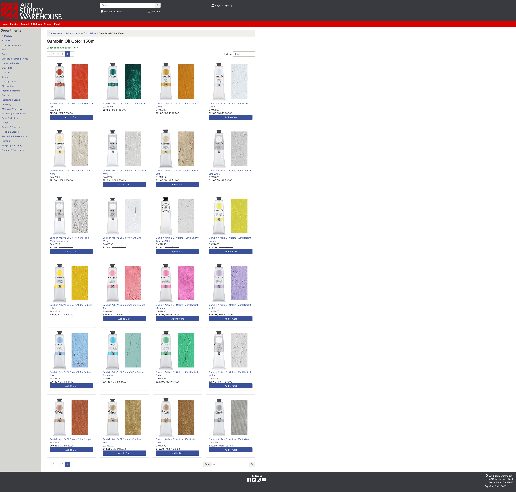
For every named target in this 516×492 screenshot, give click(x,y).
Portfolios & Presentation (15, 136)
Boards (5, 49)
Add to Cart (71, 117)
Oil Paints (91, 33)
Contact (24, 24)
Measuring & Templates (14, 113)
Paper (5, 122)
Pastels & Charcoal (11, 127)
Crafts (5, 77)
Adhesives (7, 36)
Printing (6, 141)
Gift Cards (36, 24)
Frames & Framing (11, 90)
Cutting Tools (9, 81)
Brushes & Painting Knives (15, 58)
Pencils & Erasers (10, 131)
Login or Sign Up (223, 5)
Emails (57, 24)
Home (5, 24)
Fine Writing (8, 86)
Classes (48, 24)
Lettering (6, 104)
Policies (14, 24)
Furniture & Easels (11, 99)
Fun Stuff (6, 95)
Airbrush (6, 40)
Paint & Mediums (10, 118)
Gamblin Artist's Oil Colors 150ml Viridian (124, 103)
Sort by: (228, 54)
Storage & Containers (13, 150)
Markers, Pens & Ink (12, 109)
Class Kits (7, 67)
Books (5, 54)
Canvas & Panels (10, 63)
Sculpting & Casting (12, 145)
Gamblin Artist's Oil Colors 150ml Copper (71, 439)
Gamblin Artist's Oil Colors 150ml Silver (229, 439)
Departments (55, 33)
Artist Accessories (11, 45)
